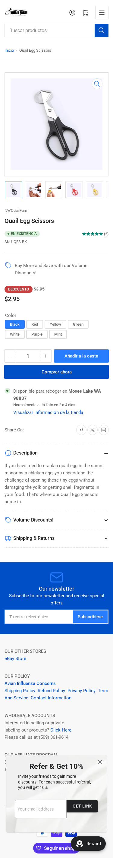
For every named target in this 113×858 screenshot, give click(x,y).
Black (15, 324)
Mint (58, 334)
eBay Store (16, 658)
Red (34, 324)
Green (78, 324)
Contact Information (52, 698)
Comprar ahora (57, 372)
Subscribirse (90, 616)
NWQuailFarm (16, 210)
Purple (36, 334)
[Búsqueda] (101, 30)
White (15, 334)
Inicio (9, 50)
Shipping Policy (20, 690)
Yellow (55, 324)
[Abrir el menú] (101, 12)
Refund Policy (51, 690)
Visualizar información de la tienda (48, 412)
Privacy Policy (81, 690)
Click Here (60, 730)
